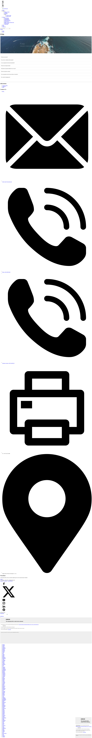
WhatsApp (2, 616)
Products (3, 17)
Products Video (8, 16)
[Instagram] (3, 604)
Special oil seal (6, 21)
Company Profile (4, 85)
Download (5, 13)
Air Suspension (6, 18)
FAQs (3, 87)
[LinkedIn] (3, 607)
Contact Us (4, 26)
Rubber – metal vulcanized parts (9, 22)
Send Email (2, 613)
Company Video (8, 15)
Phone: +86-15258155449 (6, 272)
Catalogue (5, 12)
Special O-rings (6, 23)
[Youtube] (3, 601)
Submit (1, 579)
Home (3, 10)
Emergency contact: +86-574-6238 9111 (8, 363)
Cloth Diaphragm (6, 19)
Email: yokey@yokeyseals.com (7, 181)
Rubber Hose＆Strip (7, 20)
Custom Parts (6, 24)
